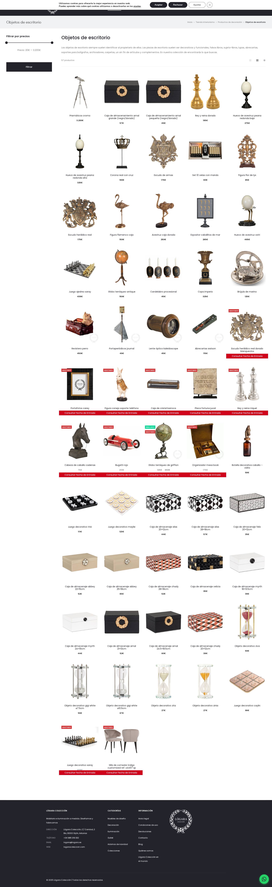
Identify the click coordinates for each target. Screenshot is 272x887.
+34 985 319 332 (71, 837)
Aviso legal (143, 818)
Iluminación (113, 831)
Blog (140, 844)
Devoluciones (144, 831)
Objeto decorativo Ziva (247, 646)
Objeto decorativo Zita (163, 705)
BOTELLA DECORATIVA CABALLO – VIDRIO (247, 466)
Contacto (143, 837)
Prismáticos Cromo (80, 115)
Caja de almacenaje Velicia (205, 586)
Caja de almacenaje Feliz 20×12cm (247, 528)
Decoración (113, 825)
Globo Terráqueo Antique (121, 291)
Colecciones (114, 850)
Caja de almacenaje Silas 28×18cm (205, 528)
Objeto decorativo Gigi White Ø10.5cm (121, 707)
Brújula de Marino (247, 291)
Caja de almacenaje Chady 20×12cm (205, 647)
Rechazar (178, 4)
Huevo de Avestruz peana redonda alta (80, 176)
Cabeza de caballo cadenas (80, 465)
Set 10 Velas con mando (205, 175)
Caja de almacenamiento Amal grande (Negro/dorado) (121, 117)
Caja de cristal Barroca (163, 408)
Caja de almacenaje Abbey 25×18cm (122, 588)
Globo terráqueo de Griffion (163, 465)
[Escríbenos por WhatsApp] (264, 879)
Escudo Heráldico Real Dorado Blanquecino (247, 350)
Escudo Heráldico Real (80, 234)
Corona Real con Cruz (121, 175)
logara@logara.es (72, 842)
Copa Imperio (205, 291)
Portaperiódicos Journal (121, 348)
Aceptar (158, 4)
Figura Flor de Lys (247, 175)
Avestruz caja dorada (163, 234)
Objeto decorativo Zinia (205, 705)
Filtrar (29, 67)
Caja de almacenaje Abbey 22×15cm (80, 588)
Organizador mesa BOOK (205, 465)
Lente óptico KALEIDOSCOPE (163, 348)
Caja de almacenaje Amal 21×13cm (121, 647)
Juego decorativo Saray (80, 765)
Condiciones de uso (148, 825)
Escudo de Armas (163, 175)
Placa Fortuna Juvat (205, 408)
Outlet (110, 837)
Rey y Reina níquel (247, 408)
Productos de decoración (230, 22)
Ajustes (197, 4)
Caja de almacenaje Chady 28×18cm (163, 588)
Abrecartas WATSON (205, 348)
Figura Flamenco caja (121, 234)
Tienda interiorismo (205, 22)
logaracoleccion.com (74, 847)
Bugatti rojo (121, 465)
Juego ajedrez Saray (80, 291)
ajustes (137, 6)
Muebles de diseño (117, 818)
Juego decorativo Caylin (247, 705)
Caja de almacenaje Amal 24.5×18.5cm (163, 647)
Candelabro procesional (163, 291)
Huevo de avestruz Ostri (247, 234)
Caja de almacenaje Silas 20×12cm (163, 528)
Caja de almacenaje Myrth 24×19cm (80, 647)
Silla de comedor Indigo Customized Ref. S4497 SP (122, 766)
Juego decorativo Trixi (80, 526)
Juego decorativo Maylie (121, 526)
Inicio (190, 22)
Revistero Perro (80, 348)
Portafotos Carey (80, 408)
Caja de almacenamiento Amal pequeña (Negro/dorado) (163, 117)
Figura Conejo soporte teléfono (122, 408)
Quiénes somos (145, 850)
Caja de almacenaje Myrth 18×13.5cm (247, 588)
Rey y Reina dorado (205, 115)
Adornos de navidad (118, 844)
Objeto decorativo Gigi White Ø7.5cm (80, 707)
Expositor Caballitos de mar (205, 234)
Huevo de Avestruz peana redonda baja (247, 117)
